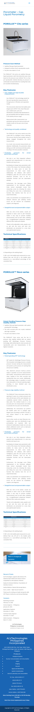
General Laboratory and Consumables (18, 673)
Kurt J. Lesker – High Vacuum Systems (13, 589)
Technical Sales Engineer (10, 613)
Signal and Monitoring (17, 668)
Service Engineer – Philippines (11, 605)
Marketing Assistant (8, 600)
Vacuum (17, 666)
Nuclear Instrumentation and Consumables (17, 659)
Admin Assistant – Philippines (11, 618)
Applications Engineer (9, 609)
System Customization (17, 671)
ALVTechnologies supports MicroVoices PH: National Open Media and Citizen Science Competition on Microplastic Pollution (14, 578)
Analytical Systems (17, 656)
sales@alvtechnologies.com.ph (17, 628)
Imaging (17, 663)
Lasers (17, 661)
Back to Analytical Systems (14, 557)
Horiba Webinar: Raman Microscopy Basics (14, 587)
